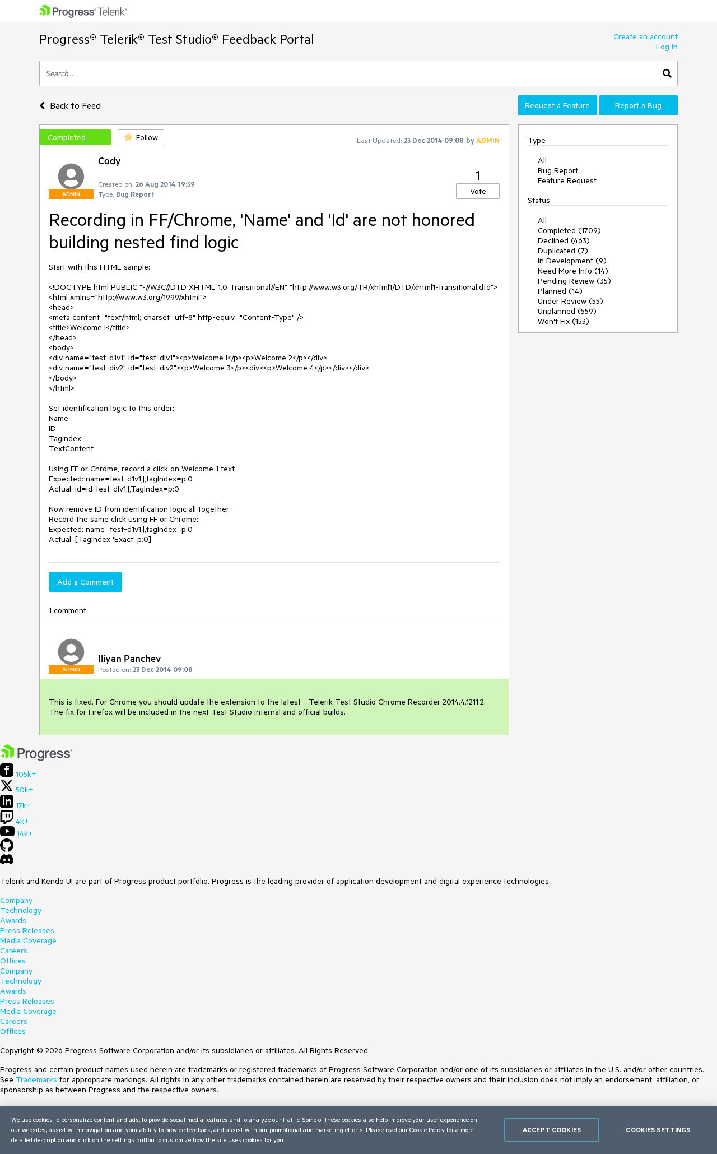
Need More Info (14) (573, 271)
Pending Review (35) (574, 281)
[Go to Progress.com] (36, 758)
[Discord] (6, 862)
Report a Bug (638, 105)
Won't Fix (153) (563, 321)
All (542, 160)
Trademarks (36, 1079)
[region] (358, 1130)
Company (16, 900)
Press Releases (27, 930)
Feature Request (567, 180)
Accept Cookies (552, 1129)
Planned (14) (560, 291)
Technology (20, 910)
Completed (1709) (569, 230)
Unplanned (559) (567, 311)
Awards (13, 920)
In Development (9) (572, 261)
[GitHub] (6, 849)
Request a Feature (557, 105)
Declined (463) (564, 240)
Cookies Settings (658, 1129)
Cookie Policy (427, 1129)
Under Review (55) (570, 301)
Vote (478, 191)
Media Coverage (28, 940)
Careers (13, 951)
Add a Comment (85, 582)
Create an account (645, 36)
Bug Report (558, 170)
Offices (13, 961)
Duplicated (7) (563, 250)
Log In (667, 46)
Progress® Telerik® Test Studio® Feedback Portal (176, 39)
